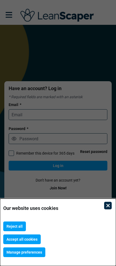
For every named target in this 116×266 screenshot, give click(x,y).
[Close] (108, 205)
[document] (58, 232)
